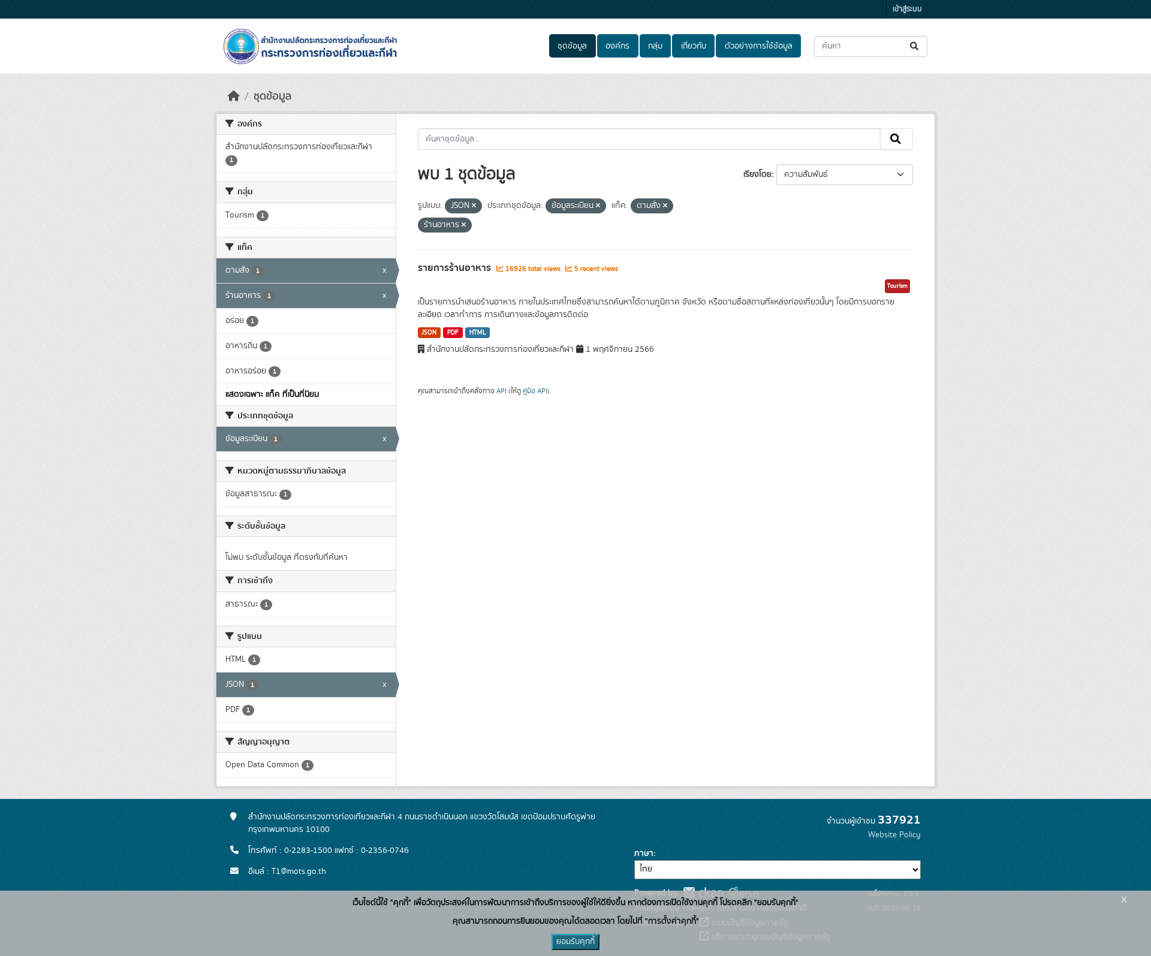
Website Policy (894, 835)
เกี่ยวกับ (693, 46)
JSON (428, 332)
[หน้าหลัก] (234, 96)
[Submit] (915, 46)
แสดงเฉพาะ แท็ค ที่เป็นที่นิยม (272, 394)
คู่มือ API (535, 390)
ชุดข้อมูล (572, 46)
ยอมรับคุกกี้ (575, 942)
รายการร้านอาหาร (455, 268)
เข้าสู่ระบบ (907, 9)
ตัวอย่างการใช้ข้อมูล (759, 46)
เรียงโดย (757, 174)
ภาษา (643, 854)
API (501, 390)
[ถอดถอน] (474, 206)
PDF (453, 332)
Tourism (897, 286)
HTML (477, 332)
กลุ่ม (655, 46)
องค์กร (617, 46)
